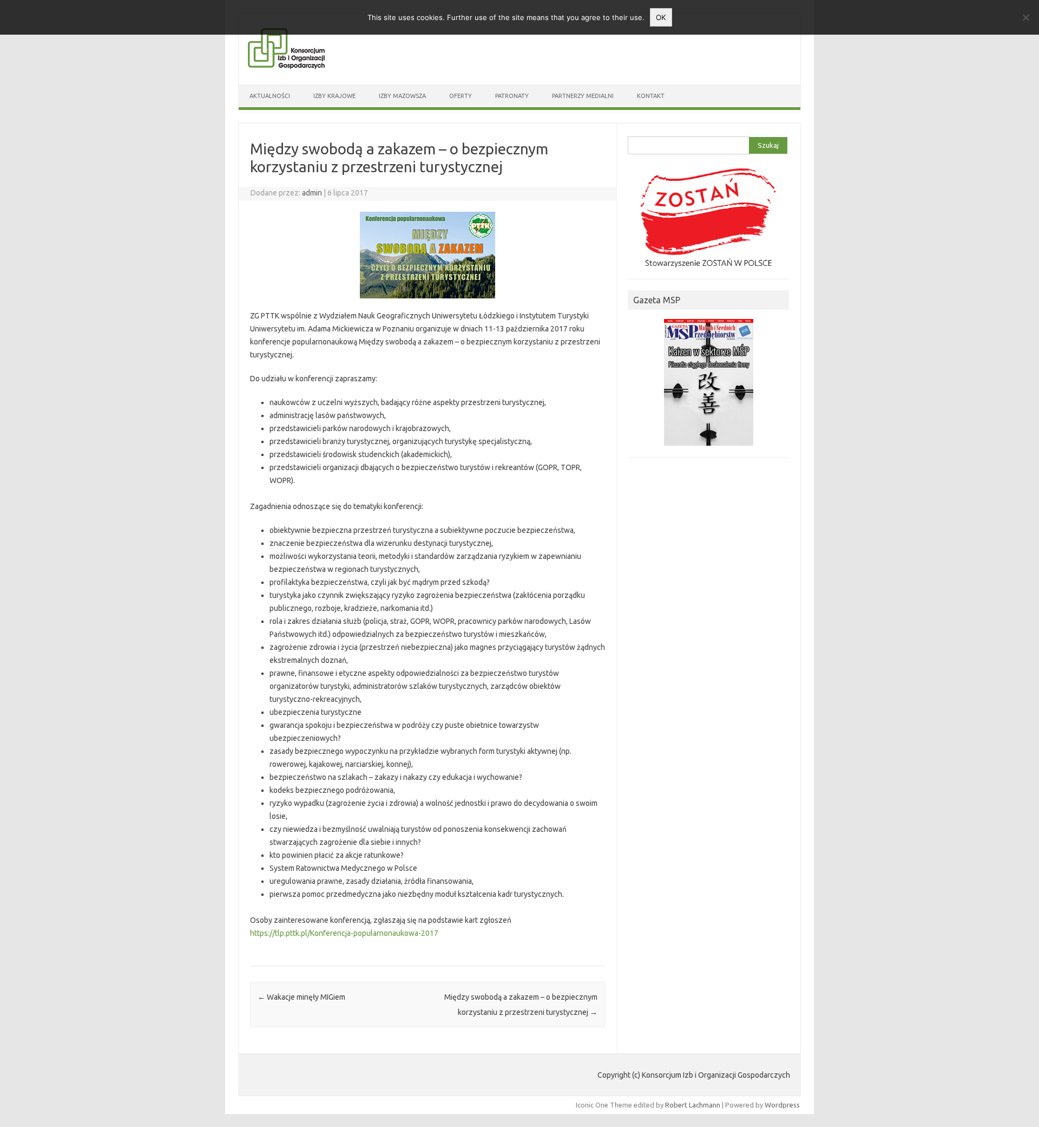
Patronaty (512, 96)
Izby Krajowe (334, 96)
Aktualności (269, 96)
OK (661, 17)
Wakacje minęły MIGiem (301, 997)
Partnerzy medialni (583, 96)
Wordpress (782, 1105)
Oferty (460, 96)
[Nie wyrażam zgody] (1025, 17)
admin (312, 192)
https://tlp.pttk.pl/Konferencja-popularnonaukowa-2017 (344, 933)
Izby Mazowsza (402, 96)
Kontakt (651, 96)
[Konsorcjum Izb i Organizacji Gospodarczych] (286, 66)
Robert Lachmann (692, 1105)
